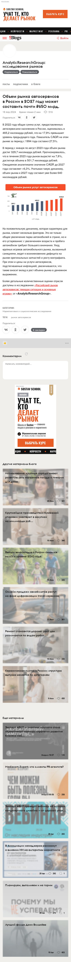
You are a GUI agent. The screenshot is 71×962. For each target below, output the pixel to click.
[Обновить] (26, 354)
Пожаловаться (29, 72)
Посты (6, 84)
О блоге (35, 84)
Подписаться (11, 72)
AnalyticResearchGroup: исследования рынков (24, 65)
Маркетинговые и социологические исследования (27, 311)
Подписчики (20, 84)
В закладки (39, 330)
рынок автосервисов (21, 317)
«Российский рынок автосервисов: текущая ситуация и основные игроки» (30, 289)
